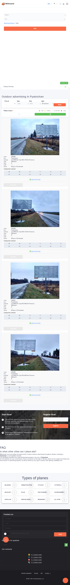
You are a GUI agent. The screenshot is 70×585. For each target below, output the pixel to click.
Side (30, 101)
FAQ (41, 573)
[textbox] (35, 15)
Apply (59, 104)
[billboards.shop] (8, 4)
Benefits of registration (26, 573)
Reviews (36, 573)
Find (35, 28)
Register (55, 425)
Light (42, 101)
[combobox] (35, 15)
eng (49, 3)
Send (60, 534)
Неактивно (13, 185)
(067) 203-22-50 (4, 584)
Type (18, 101)
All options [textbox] (45, 103)
